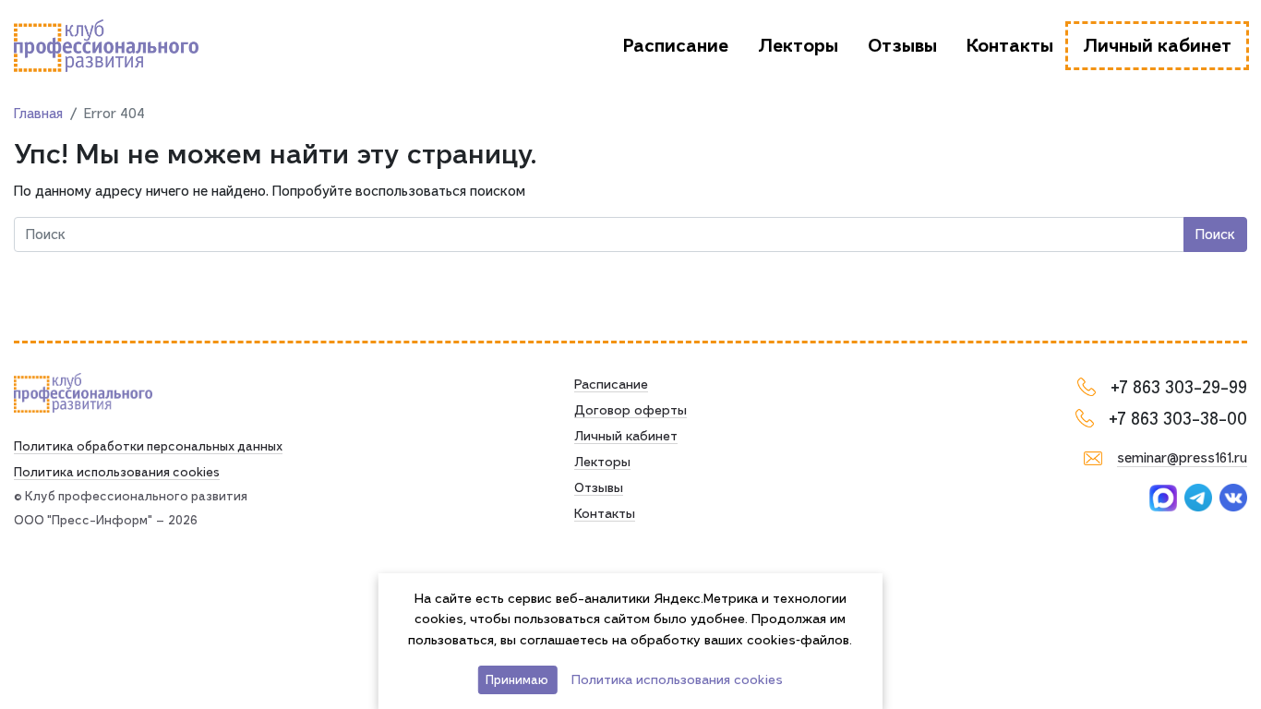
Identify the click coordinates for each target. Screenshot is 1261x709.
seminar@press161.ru (1182, 458)
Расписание (675, 45)
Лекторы (798, 45)
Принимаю (517, 680)
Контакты (1010, 45)
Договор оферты (630, 410)
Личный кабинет (1157, 45)
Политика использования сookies (117, 471)
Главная (38, 113)
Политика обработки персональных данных (148, 446)
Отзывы (902, 45)
